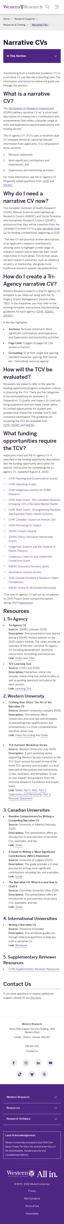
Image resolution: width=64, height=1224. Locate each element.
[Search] (47, 7)
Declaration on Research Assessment (31, 108)
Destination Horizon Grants (25, 572)
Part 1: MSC (31, 790)
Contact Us (32, 1051)
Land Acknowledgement (20, 1135)
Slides (18, 658)
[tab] (32, 1097)
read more (25, 603)
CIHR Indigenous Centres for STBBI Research (30, 492)
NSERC (49, 311)
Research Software (19, 1118)
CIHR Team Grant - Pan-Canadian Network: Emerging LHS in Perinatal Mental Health (34, 502)
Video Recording (25, 735)
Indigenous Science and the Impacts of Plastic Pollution (32, 549)
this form (35, 998)
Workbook (21, 945)
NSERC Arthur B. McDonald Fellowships (32, 588)
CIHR (46, 181)
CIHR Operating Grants (22, 484)
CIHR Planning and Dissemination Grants (33, 478)
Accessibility (32, 1213)
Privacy (32, 1190)
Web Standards (32, 1198)
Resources (13, 1108)
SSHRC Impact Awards (22, 531)
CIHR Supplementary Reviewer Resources (34, 969)
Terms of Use (32, 1206)
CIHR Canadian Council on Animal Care (32, 519)
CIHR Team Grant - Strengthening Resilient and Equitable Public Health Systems (34, 512)
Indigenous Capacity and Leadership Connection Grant (30, 558)
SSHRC (7, 185)
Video (31, 658)
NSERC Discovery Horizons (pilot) (29, 566)
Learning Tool (23, 688)
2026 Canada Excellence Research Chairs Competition (34, 580)
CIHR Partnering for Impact (25, 525)
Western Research (18, 1097)
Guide (18, 876)
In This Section (16, 56)
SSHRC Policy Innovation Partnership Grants (31, 539)
